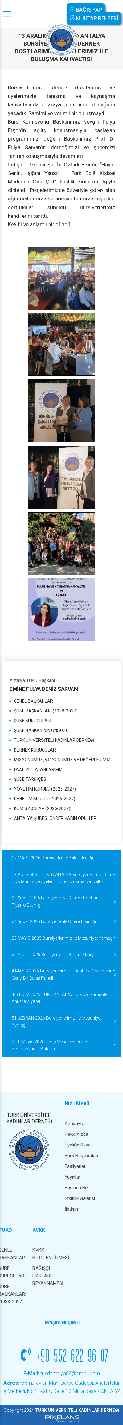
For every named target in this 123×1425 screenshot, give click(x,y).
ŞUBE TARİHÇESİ (31, 779)
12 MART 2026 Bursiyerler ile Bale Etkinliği (52, 857)
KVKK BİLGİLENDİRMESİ (46, 1253)
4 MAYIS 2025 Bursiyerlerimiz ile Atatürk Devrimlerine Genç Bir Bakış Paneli (63, 974)
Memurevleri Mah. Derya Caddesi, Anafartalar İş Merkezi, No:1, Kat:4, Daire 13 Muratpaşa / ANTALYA (62, 1387)
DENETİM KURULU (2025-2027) (44, 798)
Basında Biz (77, 1188)
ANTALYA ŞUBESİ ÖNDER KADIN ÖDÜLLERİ (56, 818)
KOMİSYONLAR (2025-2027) (42, 808)
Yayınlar (72, 1177)
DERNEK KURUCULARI (35, 749)
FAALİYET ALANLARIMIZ (38, 769)
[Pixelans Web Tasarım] (61, 1418)
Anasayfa (75, 1123)
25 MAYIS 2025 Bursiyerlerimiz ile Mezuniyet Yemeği (63, 938)
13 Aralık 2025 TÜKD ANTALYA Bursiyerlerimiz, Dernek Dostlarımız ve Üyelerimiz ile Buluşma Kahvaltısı (64, 878)
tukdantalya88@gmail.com (61, 1374)
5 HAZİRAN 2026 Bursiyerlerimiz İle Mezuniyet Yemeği (57, 1022)
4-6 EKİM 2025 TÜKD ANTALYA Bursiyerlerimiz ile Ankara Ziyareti (59, 998)
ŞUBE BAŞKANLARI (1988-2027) (46, 710)
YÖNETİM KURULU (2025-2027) (45, 788)
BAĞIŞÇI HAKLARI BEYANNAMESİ (46, 1275)
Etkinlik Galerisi (80, 1198)
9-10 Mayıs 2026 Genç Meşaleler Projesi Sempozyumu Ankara (51, 1045)
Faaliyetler (75, 1166)
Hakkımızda (76, 1134)
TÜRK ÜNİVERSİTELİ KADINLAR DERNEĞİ (54, 740)
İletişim (72, 1209)
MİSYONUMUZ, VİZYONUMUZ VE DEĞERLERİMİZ (62, 759)
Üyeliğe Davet (78, 1145)
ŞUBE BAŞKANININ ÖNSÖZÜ (41, 730)
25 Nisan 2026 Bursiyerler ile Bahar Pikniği (53, 954)
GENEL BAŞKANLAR (33, 701)
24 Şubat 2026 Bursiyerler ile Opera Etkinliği (54, 921)
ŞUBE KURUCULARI (32, 720)
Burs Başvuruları (81, 1155)
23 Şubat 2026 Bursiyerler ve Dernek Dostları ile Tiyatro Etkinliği (57, 901)
